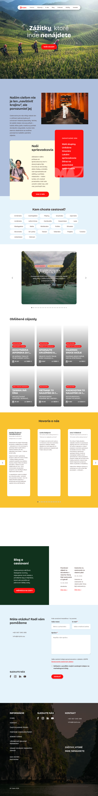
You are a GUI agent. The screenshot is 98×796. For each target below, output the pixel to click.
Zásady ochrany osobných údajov (21, 749)
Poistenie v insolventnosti (21, 732)
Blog (53, 7)
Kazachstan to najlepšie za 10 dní (75, 392)
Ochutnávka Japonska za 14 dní (21, 351)
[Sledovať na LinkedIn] (20, 676)
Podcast (60, 7)
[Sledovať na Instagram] (15, 676)
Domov (32, 7)
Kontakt (75, 7)
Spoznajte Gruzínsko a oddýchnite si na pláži (47, 351)
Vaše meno (55, 622)
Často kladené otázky (19, 727)
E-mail (75, 622)
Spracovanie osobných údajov (62, 662)
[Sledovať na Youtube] (24, 676)
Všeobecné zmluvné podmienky (18, 742)
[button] (85, 277)
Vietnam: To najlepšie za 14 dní (48, 392)
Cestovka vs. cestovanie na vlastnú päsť (79, 570)
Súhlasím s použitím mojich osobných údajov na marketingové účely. (71, 667)
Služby (68, 7)
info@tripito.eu (19, 636)
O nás (47, 7)
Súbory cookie (16, 737)
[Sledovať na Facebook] (10, 676)
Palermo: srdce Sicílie (74, 351)
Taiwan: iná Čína (19, 391)
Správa (54, 633)
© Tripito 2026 (14, 788)
